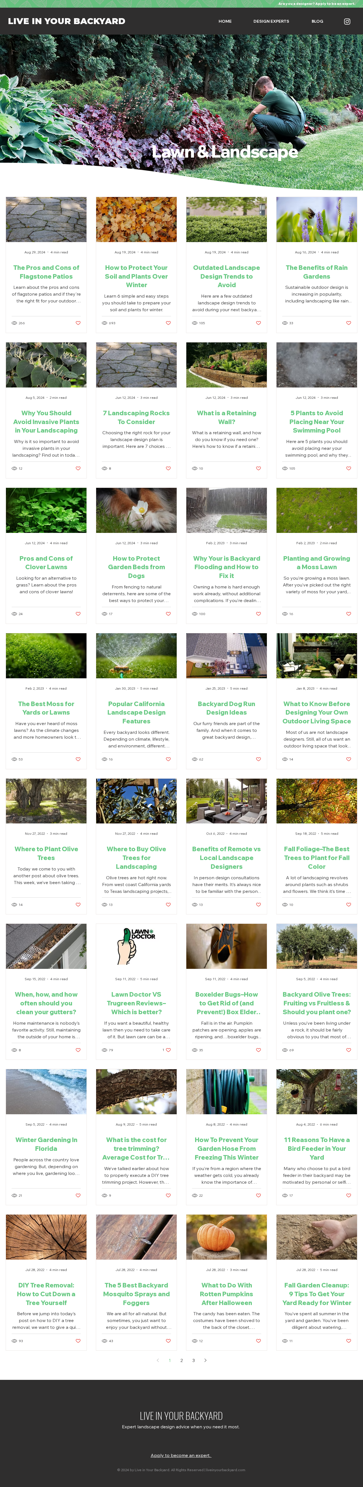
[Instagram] (347, 21)
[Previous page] (158, 1360)
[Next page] (205, 1360)
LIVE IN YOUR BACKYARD (66, 21)
